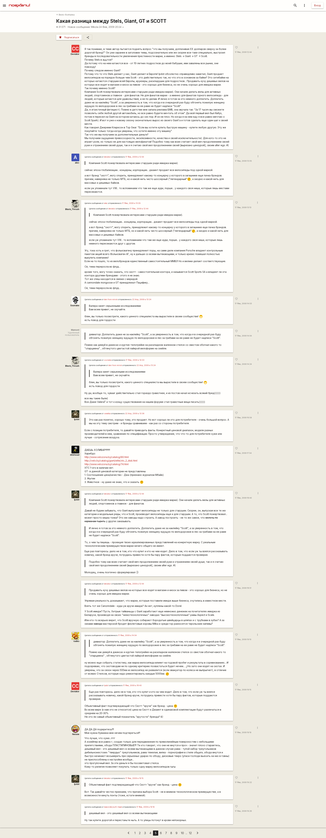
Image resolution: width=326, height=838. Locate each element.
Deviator (75, 54)
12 (190, 833)
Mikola (94, 26)
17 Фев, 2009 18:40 (243, 498)
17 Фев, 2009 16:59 (243, 418)
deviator (107, 157)
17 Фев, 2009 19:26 (243, 811)
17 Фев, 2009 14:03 (243, 303)
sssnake (107, 360)
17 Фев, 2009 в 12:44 (134, 157)
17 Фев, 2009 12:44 (243, 52)
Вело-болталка (65, 14)
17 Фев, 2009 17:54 (243, 453)
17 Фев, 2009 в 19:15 (134, 778)
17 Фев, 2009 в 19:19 (146, 807)
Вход (317, 5)
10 (182, 833)
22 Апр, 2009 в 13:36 (134, 413)
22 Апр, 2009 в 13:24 (141, 299)
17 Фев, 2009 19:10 (243, 639)
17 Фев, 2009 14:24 (243, 364)
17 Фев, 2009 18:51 (243, 588)
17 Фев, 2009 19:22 (243, 782)
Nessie (75, 734)
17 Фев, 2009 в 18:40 (132, 685)
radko (76, 641)
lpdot (76, 419)
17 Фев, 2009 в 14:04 (127, 635)
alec (77, 162)
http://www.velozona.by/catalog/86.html (107, 457)
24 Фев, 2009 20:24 (111, 26)
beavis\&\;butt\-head (113, 807)
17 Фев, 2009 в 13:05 (131, 203)
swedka (107, 413)
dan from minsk (110, 299)
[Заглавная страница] (19, 2)
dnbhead (74, 455)
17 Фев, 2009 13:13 (243, 207)
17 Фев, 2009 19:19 (243, 732)
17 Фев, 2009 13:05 (243, 161)
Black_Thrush (72, 209)
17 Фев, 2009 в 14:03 (135, 360)
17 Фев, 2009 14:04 (243, 336)
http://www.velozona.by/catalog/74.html (107, 464)
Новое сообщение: (79, 26)
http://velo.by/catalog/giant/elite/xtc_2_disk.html (111, 460)
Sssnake (74, 305)
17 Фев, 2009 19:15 (243, 690)
